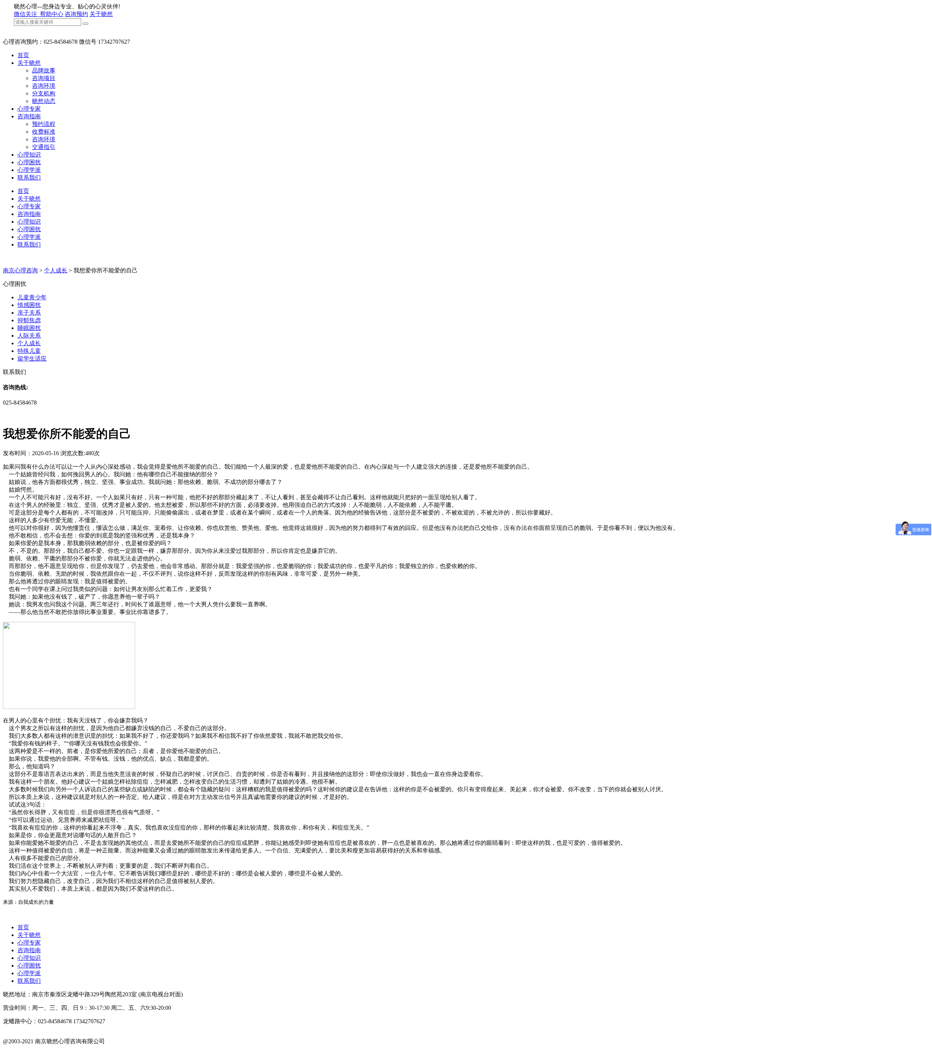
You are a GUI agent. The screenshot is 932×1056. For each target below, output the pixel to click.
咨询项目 (43, 78)
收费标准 (43, 132)
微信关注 (26, 14)
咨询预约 (76, 14)
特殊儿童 (29, 351)
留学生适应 (32, 358)
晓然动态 (43, 101)
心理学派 (29, 170)
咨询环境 (43, 86)
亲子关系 (29, 313)
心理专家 (29, 109)
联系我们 (29, 177)
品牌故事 (43, 70)
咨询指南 (29, 116)
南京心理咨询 (20, 270)
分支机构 (43, 93)
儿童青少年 (32, 297)
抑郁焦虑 (29, 320)
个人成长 (55, 270)
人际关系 (29, 335)
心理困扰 (29, 162)
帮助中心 (51, 14)
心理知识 (29, 154)
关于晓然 (101, 14)
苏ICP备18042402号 (28, 1049)
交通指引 (43, 147)
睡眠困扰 (29, 328)
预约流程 (43, 124)
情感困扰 (29, 305)
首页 (23, 55)
